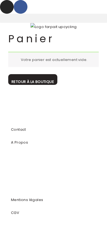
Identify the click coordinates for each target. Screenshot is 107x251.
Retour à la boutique (33, 81)
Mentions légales (27, 199)
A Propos (19, 142)
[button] (53, 18)
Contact (18, 129)
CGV (15, 212)
